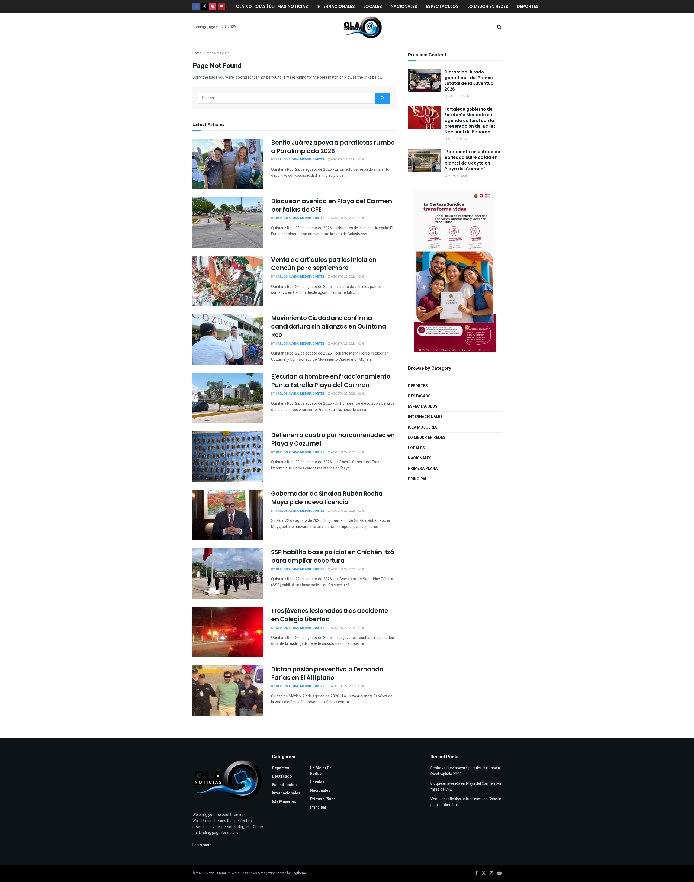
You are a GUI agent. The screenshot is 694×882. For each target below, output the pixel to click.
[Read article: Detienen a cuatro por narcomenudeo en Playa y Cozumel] (227, 456)
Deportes (528, 6)
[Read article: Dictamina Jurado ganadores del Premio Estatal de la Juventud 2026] (424, 80)
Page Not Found (218, 53)
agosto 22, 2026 (342, 159)
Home (196, 53)
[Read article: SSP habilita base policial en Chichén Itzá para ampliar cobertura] (227, 573)
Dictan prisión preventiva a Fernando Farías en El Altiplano (327, 673)
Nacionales (404, 6)
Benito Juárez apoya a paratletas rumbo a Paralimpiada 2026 (332, 147)
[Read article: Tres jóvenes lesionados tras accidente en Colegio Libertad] (227, 632)
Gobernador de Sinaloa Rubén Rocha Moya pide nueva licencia (327, 498)
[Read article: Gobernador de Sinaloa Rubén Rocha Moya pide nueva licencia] (227, 515)
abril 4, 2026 (457, 138)
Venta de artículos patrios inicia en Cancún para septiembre (323, 264)
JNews (209, 873)
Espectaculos (442, 6)
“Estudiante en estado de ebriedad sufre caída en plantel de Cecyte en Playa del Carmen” (472, 160)
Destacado (419, 396)
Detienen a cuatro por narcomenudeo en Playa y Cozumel (333, 439)
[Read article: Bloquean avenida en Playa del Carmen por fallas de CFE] (227, 222)
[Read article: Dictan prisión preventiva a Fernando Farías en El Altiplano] (227, 690)
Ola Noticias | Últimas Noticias (272, 6)
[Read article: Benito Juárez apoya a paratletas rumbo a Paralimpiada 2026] (227, 164)
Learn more (202, 845)
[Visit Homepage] (363, 27)
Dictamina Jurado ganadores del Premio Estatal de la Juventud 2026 (469, 80)
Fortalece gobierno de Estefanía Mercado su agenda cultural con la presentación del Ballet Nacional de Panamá (470, 120)
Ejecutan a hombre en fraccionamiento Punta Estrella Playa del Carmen (330, 380)
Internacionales (336, 6)
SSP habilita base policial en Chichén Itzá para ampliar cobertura (332, 556)
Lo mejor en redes (487, 6)
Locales (373, 6)
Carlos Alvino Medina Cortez (300, 159)
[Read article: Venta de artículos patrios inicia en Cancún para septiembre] (227, 281)
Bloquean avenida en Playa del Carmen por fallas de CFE (331, 205)
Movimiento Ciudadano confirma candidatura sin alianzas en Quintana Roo (328, 326)
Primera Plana (423, 468)
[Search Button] (499, 27)
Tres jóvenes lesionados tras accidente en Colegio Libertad (329, 615)
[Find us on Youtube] (221, 6)
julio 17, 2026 (458, 96)
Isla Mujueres (423, 427)
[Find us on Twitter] (204, 6)
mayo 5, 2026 (457, 175)
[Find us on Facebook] (196, 6)
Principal (417, 479)
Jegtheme (299, 873)
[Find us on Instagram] (212, 6)
